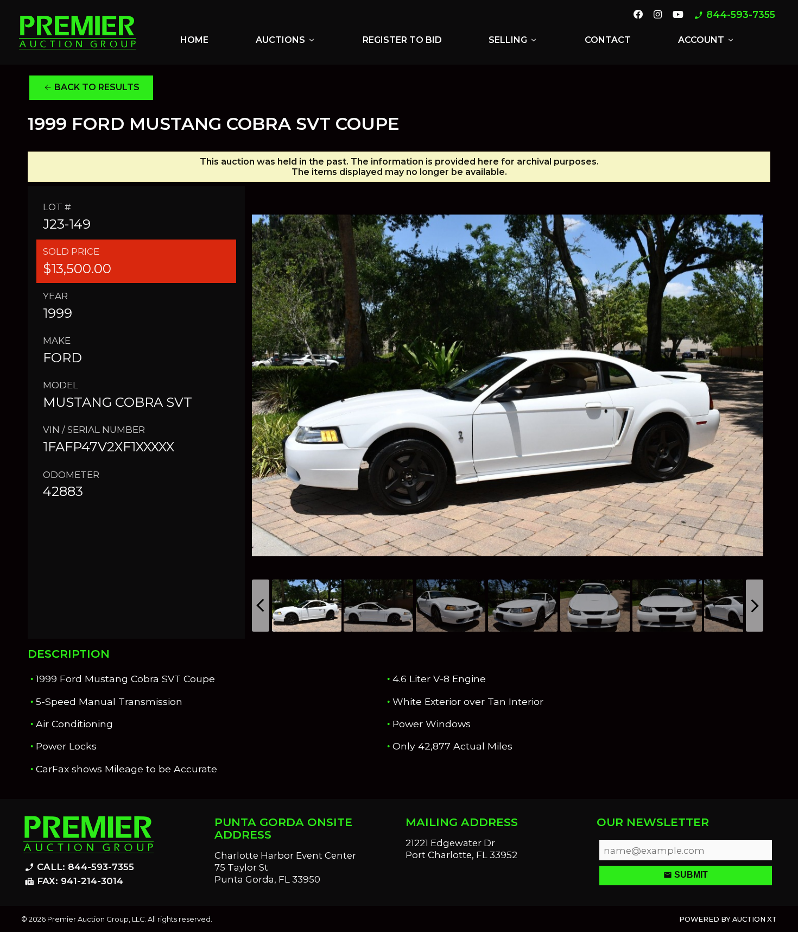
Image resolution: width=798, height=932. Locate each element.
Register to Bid (402, 40)
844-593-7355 (734, 15)
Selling (513, 40)
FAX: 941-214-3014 (73, 881)
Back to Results (91, 87)
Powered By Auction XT (728, 919)
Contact (608, 40)
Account (706, 40)
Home (194, 40)
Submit (685, 875)
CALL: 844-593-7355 (79, 867)
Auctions (286, 40)
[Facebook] (638, 15)
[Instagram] (658, 15)
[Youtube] (678, 15)
